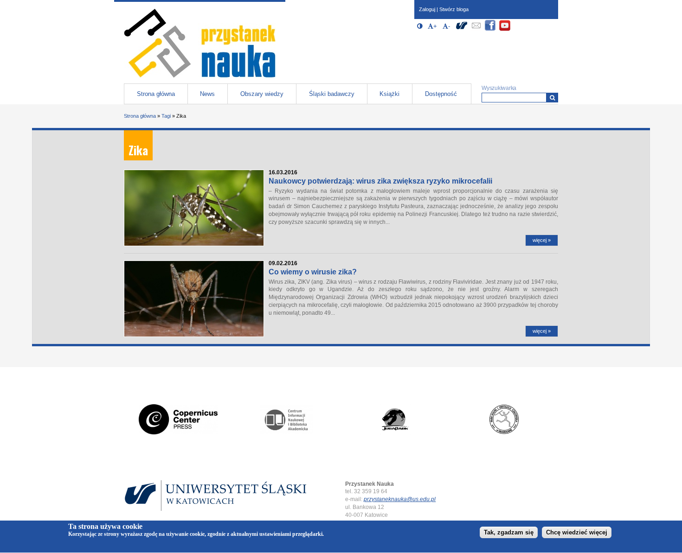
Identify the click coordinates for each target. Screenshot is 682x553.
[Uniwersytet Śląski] (461, 29)
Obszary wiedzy (261, 93)
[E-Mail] (476, 29)
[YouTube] (504, 29)
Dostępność (441, 93)
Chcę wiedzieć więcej (576, 532)
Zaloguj (427, 9)
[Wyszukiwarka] (552, 97)
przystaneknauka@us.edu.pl (400, 499)
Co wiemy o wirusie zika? (313, 272)
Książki (389, 93)
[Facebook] (490, 29)
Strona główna (156, 93)
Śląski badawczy (331, 93)
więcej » (542, 240)
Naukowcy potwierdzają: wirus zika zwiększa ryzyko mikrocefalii (380, 181)
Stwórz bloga (454, 9)
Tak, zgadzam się (509, 532)
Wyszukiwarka (499, 88)
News (207, 93)
